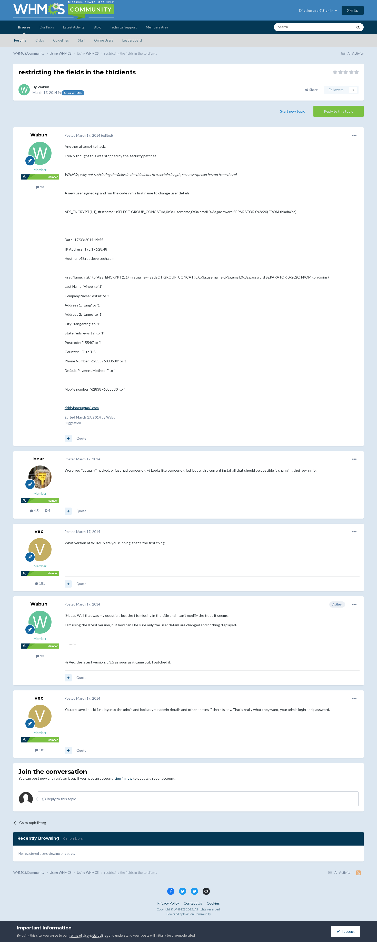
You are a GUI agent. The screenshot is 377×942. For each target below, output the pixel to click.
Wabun (43, 87)
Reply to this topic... (62, 799)
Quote (81, 438)
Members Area (157, 27)
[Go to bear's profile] (40, 477)
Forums (20, 40)
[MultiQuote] (68, 438)
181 (41, 583)
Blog (97, 27)
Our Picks (46, 27)
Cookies (213, 903)
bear (38, 459)
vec (39, 531)
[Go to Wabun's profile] (24, 89)
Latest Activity (74, 27)
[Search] (358, 27)
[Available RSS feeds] (358, 872)
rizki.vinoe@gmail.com (82, 407)
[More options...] (354, 135)
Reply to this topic (338, 111)
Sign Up (352, 10)
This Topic (338, 27)
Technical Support (123, 27)
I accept (347, 931)
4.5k (37, 511)
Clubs (39, 40)
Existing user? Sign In (317, 10)
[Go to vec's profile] (40, 549)
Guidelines (61, 40)
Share (313, 90)
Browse (24, 27)
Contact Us (193, 903)
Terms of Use (78, 935)
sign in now (123, 778)
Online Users (103, 40)
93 (41, 187)
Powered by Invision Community (188, 914)
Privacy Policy (168, 903)
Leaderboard (132, 40)
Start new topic (292, 111)
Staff (81, 40)
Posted (82, 135)
